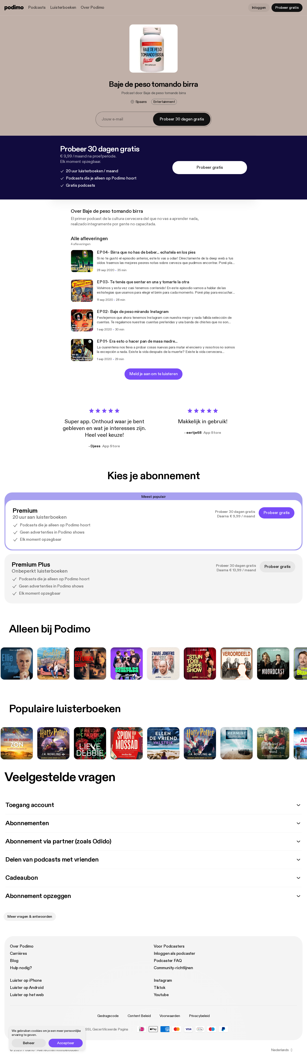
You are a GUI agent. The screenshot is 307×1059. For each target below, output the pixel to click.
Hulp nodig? (21, 967)
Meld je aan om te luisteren (153, 374)
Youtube (161, 994)
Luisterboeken (63, 7)
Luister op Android (27, 987)
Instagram (163, 980)
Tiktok (159, 987)
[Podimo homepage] (14, 7)
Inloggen (259, 7)
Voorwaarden (170, 1016)
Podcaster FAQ (168, 960)
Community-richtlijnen (173, 967)
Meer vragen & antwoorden (29, 916)
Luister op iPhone (26, 980)
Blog (14, 960)
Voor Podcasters (169, 946)
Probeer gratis (287, 7)
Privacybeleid (199, 1016)
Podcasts (37, 7)
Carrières (18, 953)
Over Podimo (92, 7)
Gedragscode (107, 1016)
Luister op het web (27, 994)
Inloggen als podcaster (174, 953)
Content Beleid (139, 1016)
